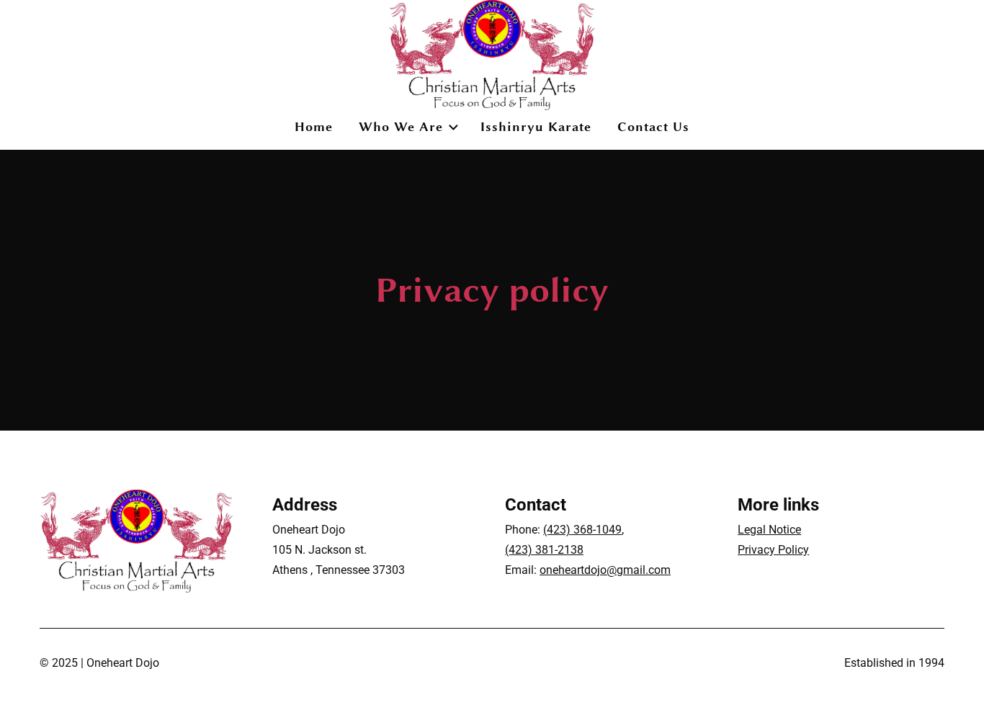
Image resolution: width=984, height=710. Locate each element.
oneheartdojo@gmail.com (605, 570)
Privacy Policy (773, 550)
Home (314, 127)
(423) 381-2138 (544, 550)
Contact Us (653, 127)
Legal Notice (769, 529)
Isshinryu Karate (535, 127)
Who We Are (401, 127)
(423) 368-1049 (582, 529)
